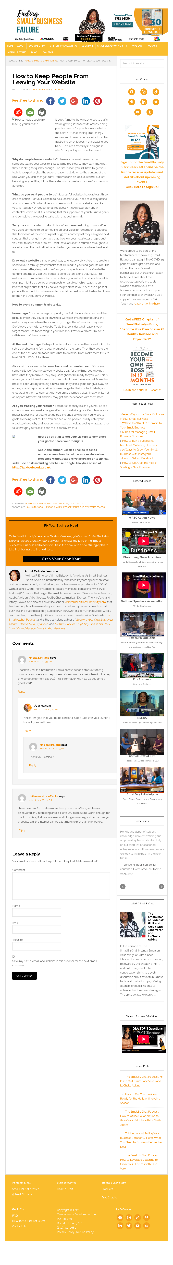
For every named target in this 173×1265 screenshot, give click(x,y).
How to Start (65, 1197)
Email (16, 922)
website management (74, 507)
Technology (76, 504)
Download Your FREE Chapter (142, 390)
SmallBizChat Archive (25, 1197)
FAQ (15, 1224)
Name (16, 905)
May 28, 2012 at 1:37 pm (40, 800)
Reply (21, 691)
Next (161, 895)
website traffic (96, 507)
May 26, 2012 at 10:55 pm (52, 748)
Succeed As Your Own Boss (86, 22)
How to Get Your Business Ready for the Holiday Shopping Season (140, 1107)
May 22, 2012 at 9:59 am (40, 661)
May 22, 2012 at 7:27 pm (46, 709)
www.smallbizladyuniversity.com (85, 602)
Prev (123, 895)
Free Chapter (110, 1206)
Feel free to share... (28, 101)
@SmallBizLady (22, 1203)
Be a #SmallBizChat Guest (28, 1229)
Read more (146, 867)
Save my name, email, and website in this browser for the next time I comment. (54, 963)
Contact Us (19, 1235)
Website (17, 939)
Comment (19, 870)
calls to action (35, 507)
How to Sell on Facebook (138, 458)
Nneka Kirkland (39, 657)
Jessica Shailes (53, 507)
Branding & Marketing (38, 504)
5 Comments (57, 89)
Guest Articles (60, 504)
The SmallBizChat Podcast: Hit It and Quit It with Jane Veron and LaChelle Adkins (156, 935)
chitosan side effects (43, 796)
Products (107, 1197)
